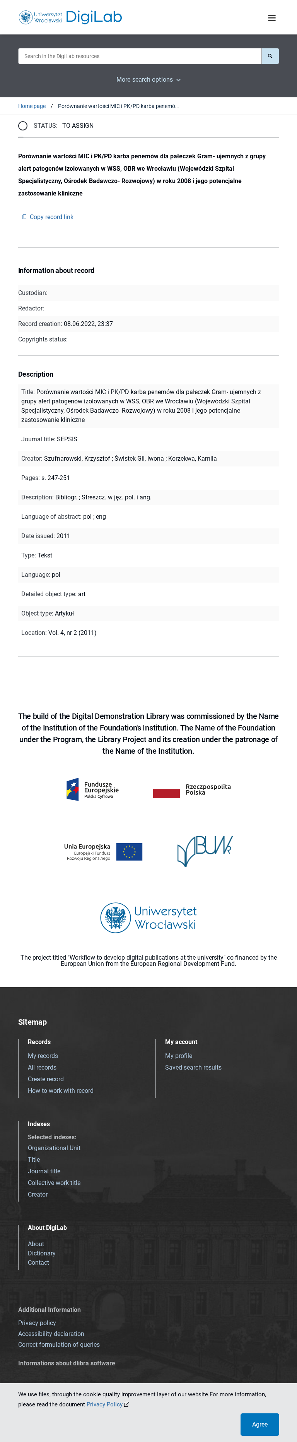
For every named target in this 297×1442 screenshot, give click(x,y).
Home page (32, 106)
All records (42, 1067)
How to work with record (61, 1090)
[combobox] (139, 56)
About (36, 1244)
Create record (46, 1079)
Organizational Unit (54, 1148)
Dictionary (42, 1253)
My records (43, 1056)
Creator (38, 1194)
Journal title (44, 1171)
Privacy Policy (105, 1404)
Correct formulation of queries (59, 1344)
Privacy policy (37, 1323)
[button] (270, 56)
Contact (38, 1262)
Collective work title (54, 1183)
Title (34, 1159)
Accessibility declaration (51, 1333)
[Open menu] (272, 18)
